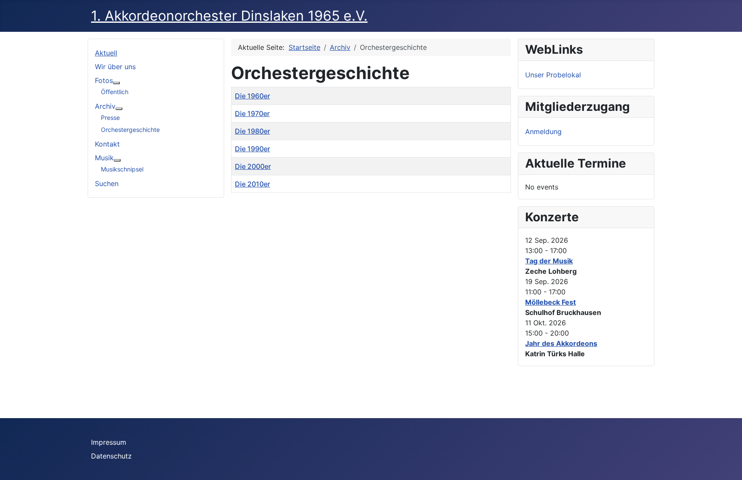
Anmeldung (543, 131)
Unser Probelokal (553, 74)
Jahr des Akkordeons (561, 343)
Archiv (105, 106)
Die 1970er (252, 113)
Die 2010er (252, 184)
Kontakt (107, 144)
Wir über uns (115, 66)
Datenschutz (111, 456)
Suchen (107, 183)
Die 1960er (252, 96)
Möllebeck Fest (550, 302)
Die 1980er (252, 131)
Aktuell (106, 53)
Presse (110, 117)
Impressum (108, 442)
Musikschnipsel (122, 169)
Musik (104, 157)
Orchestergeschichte (130, 129)
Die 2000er (253, 166)
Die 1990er (252, 148)
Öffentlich (114, 91)
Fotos (104, 80)
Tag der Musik (549, 261)
